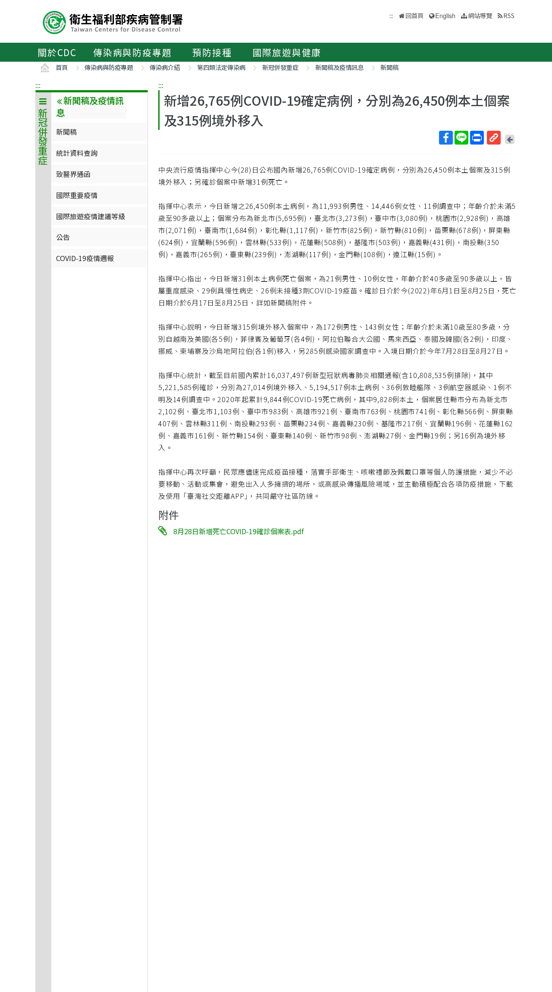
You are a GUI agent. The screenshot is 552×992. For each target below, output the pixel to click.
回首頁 (414, 15)
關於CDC (57, 52)
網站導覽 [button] (480, 15)
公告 (63, 237)
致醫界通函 (73, 174)
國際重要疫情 (76, 195)
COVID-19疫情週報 (85, 258)
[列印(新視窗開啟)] (477, 138)
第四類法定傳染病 (221, 67)
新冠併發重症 (280, 67)
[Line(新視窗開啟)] (461, 138)
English (445, 15)
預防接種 (212, 52)
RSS (508, 15)
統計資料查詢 (76, 153)
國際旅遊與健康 (287, 52)
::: (38, 85)
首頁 (62, 67)
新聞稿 (389, 67)
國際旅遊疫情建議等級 (90, 216)
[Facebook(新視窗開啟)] (446, 138)
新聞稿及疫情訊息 (339, 67)
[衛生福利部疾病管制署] (113, 21)
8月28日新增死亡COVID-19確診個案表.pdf (238, 531)
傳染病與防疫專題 (132, 52)
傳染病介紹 (165, 67)
